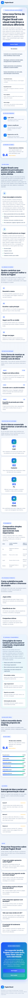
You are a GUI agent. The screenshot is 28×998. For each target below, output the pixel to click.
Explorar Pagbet (14, 44)
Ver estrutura (14, 48)
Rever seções (14, 975)
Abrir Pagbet (14, 970)
